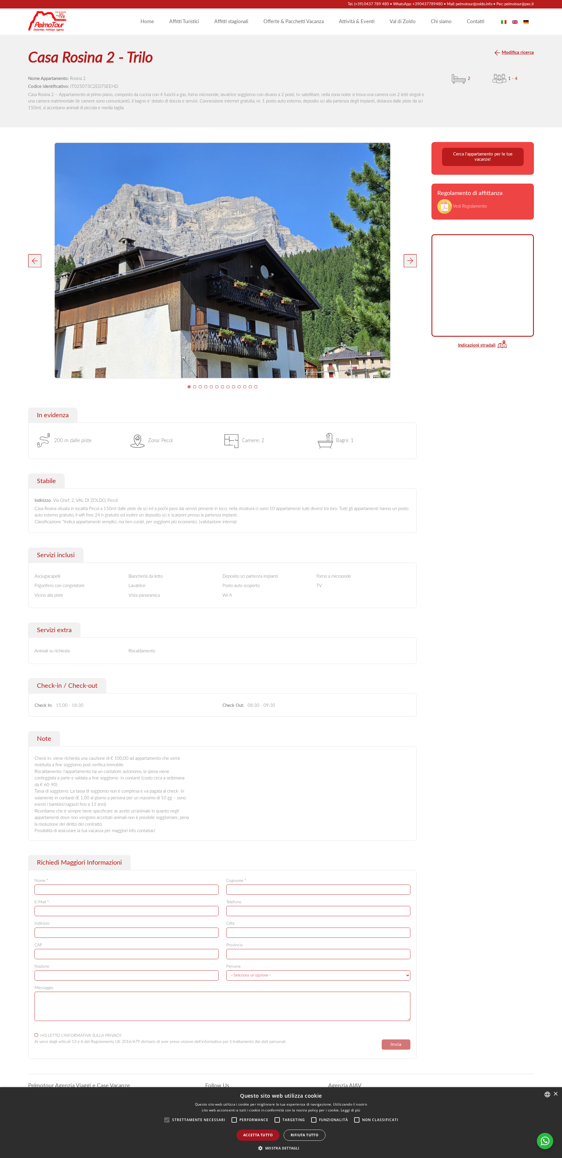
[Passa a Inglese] (515, 21)
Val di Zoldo (403, 21)
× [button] (555, 1094)
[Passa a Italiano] (504, 21)
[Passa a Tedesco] (526, 21)
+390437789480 (427, 4)
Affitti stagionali (231, 21)
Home (147, 21)
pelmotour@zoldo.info (474, 4)
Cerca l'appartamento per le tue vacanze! (483, 157)
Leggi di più (350, 1110)
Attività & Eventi (356, 21)
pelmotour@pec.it (519, 4)
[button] (34, 260)
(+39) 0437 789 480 (371, 4)
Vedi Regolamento (469, 206)
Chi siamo (441, 21)
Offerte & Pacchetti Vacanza (293, 21)
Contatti (475, 21)
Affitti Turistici (184, 21)
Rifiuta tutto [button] (304, 1135)
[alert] (281, 1122)
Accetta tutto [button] (258, 1135)
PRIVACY (113, 1036)
